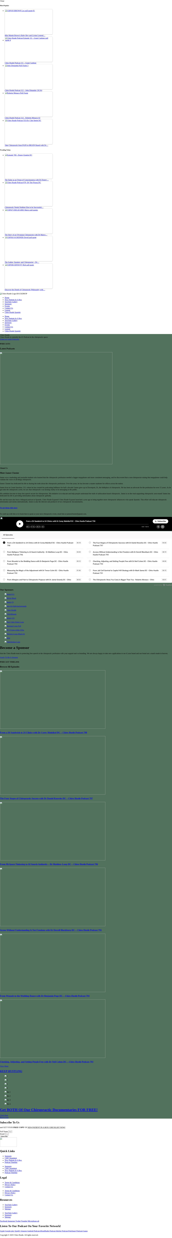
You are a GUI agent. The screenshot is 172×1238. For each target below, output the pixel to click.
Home (7, 298)
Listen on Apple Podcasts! (9, 339)
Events (7, 306)
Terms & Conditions (12, 1183)
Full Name (4, 1131)
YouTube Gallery (11, 302)
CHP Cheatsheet (11, 1158)
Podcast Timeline (11, 1162)
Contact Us (9, 308)
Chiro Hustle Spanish (12, 312)
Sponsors (8, 304)
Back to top (4, 1117)
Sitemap (8, 1209)
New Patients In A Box (13, 300)
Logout (7, 310)
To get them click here (8, 508)
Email (2, 1134)
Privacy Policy (10, 1185)
